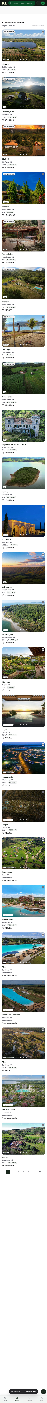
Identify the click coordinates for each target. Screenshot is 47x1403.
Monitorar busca (31, 1391)
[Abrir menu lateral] (40, 3)
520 (39, 1172)
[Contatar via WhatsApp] (43, 1391)
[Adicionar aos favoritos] (42, 32)
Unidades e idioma (38, 25)
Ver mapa (17, 1391)
